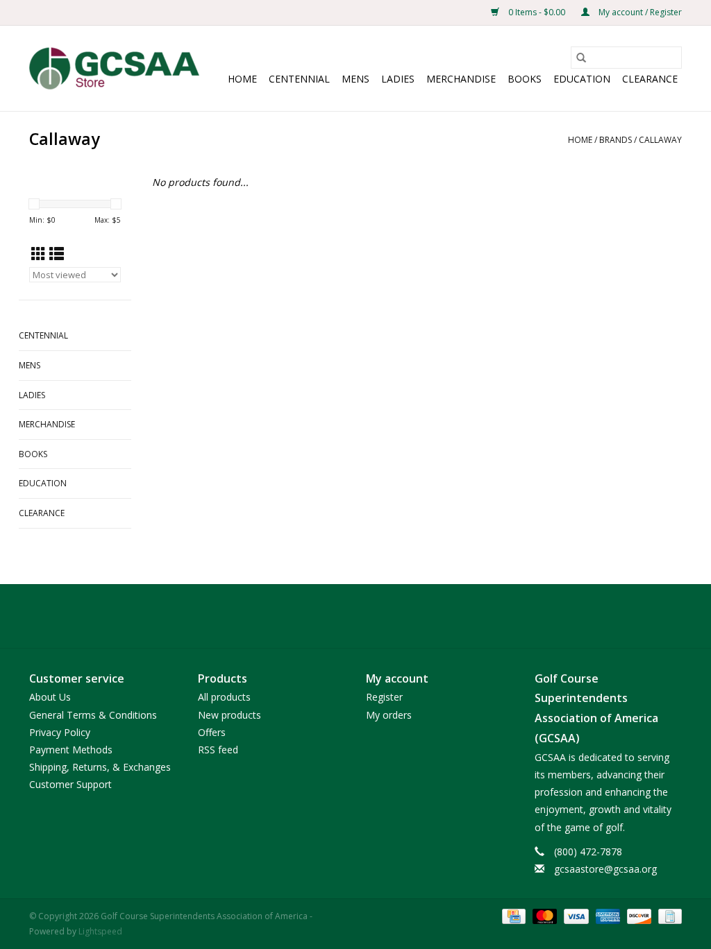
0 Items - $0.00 (536, 12)
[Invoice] (667, 915)
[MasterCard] (543, 915)
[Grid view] (38, 254)
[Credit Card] (512, 915)
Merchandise (461, 78)
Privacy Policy (59, 732)
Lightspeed (100, 931)
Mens (355, 78)
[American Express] (606, 915)
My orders (389, 714)
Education (581, 78)
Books (525, 78)
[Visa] (574, 915)
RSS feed (218, 749)
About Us (50, 696)
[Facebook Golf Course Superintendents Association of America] (330, 616)
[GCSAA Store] (114, 68)
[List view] (56, 254)
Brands (615, 140)
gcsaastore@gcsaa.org (605, 868)
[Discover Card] (637, 915)
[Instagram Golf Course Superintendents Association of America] (380, 616)
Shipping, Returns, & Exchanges (100, 766)
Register (384, 696)
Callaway (660, 140)
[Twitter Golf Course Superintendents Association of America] (355, 616)
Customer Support (70, 784)
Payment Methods (70, 749)
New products (229, 714)
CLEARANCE (650, 78)
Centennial (299, 78)
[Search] (581, 57)
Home (242, 78)
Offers (212, 732)
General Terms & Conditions (93, 714)
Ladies (398, 78)
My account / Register (639, 12)
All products (224, 696)
